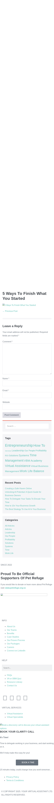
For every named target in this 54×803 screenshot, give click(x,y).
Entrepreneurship (19, 445)
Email (6, 390)
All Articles (9, 526)
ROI (6, 456)
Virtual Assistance (17, 466)
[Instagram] (12, 698)
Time (7, 550)
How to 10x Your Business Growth (20, 506)
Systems (24, 455)
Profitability (41, 450)
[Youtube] (25, 698)
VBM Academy (33, 460)
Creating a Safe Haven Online (18, 488)
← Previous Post (10, 311)
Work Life (9, 553)
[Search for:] (27, 426)
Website (6, 402)
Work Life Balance (32, 471)
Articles (8, 529)
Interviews (8, 451)
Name (6, 378)
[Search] (46, 426)
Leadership (18, 450)
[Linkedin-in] (5, 698)
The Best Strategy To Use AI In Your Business (25, 509)
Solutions (13, 455)
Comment (7, 342)
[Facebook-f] (18, 698)
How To (39, 445)
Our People (29, 450)
